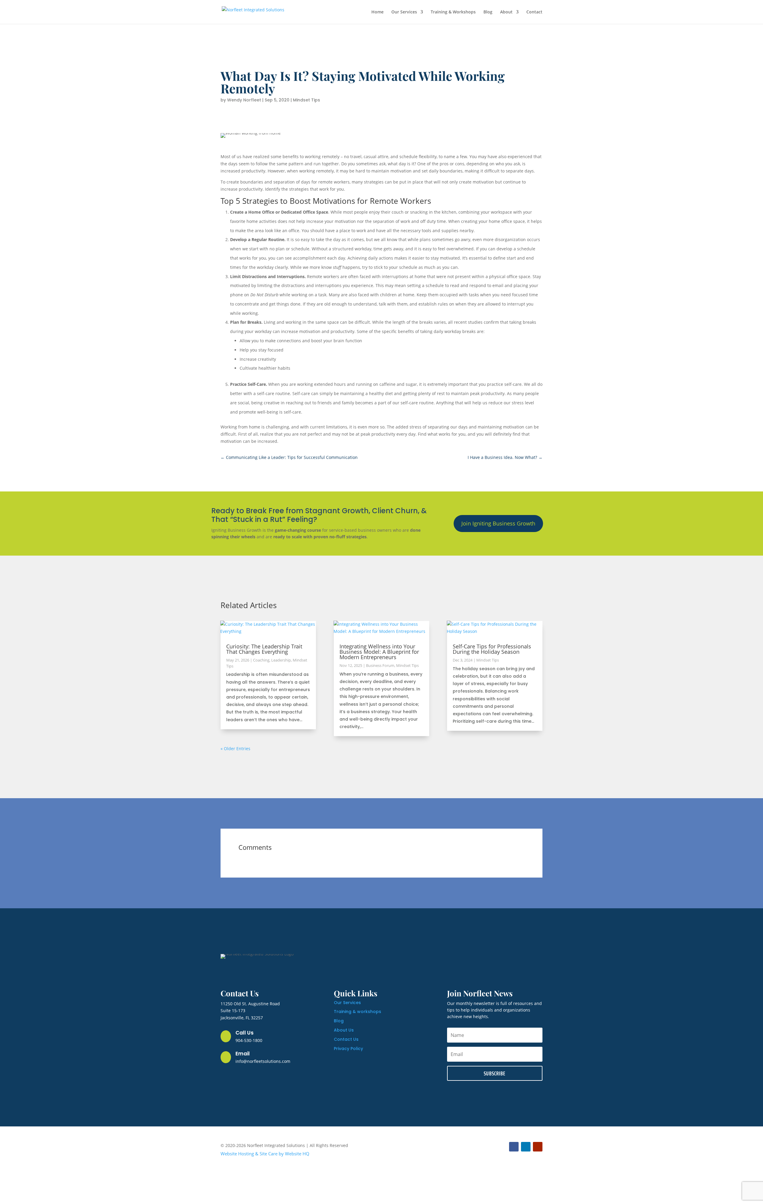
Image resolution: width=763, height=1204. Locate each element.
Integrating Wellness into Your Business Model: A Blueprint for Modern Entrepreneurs (379, 652)
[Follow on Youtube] (537, 1146)
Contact (534, 12)
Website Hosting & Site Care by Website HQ (265, 1154)
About (506, 12)
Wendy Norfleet (244, 100)
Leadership (281, 660)
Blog (487, 12)
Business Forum (380, 665)
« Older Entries (235, 748)
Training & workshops (357, 1012)
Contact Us (346, 1039)
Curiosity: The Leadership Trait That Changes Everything (264, 649)
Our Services (404, 12)
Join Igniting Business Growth (498, 523)
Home (377, 12)
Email (242, 1053)
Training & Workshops (453, 12)
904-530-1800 (248, 1040)
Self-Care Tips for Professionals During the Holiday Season (492, 649)
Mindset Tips (306, 100)
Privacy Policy (348, 1049)
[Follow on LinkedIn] (526, 1146)
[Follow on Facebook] (514, 1146)
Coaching (261, 660)
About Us (344, 1030)
